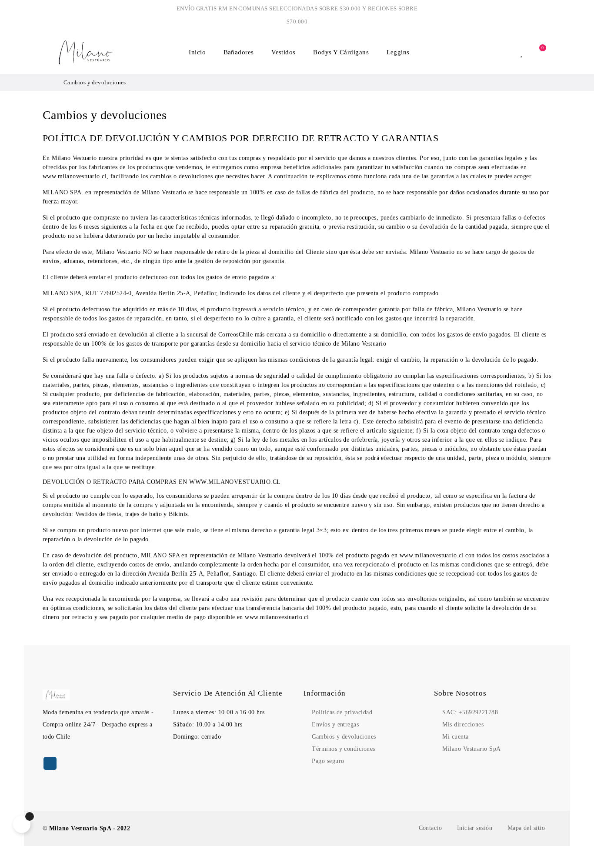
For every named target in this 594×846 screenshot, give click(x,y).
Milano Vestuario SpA (471, 749)
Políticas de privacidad (342, 712)
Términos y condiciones (343, 749)
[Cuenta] (508, 52)
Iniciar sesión (474, 828)
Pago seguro (328, 761)
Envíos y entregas (335, 724)
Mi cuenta (455, 736)
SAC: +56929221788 (470, 712)
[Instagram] (50, 763)
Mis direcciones (463, 724)
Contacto (430, 828)
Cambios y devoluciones (344, 736)
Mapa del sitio (526, 828)
